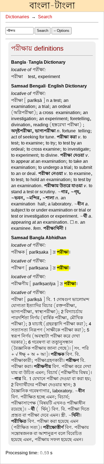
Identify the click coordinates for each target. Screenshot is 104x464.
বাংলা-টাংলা (52, 6)
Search (45, 17)
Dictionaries (17, 17)
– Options (61, 31)
